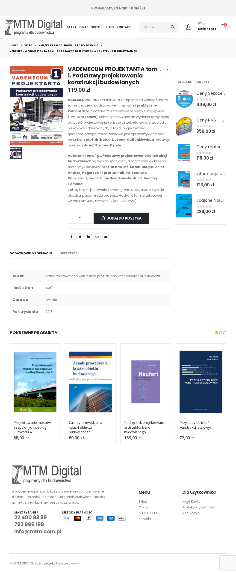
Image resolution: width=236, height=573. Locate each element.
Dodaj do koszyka (124, 218)
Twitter (80, 236)
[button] (216, 332)
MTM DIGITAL (149, 513)
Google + (97, 236)
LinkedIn (88, 236)
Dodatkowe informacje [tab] (31, 253)
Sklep (95, 27)
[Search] (173, 27)
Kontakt (124, 27)
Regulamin (191, 513)
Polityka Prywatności (199, 507)
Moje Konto (192, 501)
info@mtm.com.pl (37, 531)
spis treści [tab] (69, 253)
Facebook (71, 236)
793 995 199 (29, 524)
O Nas (83, 27)
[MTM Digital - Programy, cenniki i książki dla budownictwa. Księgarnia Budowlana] (33, 27)
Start (71, 27)
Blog (110, 27)
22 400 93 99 (30, 517)
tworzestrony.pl (68, 563)
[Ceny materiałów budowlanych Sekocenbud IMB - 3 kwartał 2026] (184, 152)
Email (105, 236)
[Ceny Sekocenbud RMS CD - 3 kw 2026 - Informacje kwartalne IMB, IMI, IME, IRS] (184, 98)
